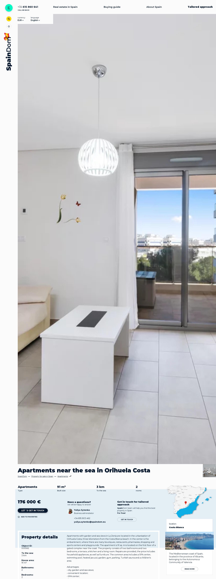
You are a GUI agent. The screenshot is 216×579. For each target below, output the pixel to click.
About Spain (154, 6)
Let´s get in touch (32, 510)
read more (189, 569)
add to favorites (29, 517)
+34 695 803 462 (82, 518)
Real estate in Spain (65, 6)
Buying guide (112, 6)
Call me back (23, 10)
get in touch (127, 519)
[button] (209, 470)
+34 (28, 6)
